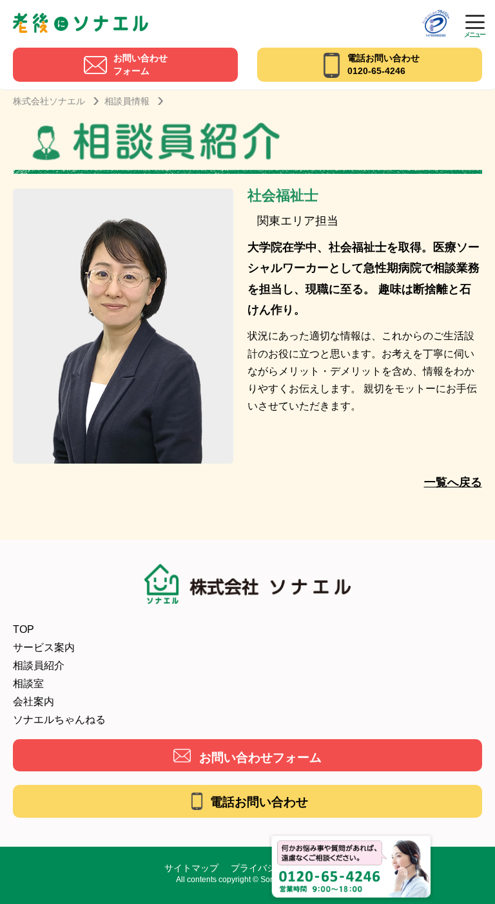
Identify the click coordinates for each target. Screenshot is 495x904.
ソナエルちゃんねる (59, 719)
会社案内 (33, 701)
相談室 (28, 683)
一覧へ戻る (453, 482)
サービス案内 (44, 647)
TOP (23, 629)
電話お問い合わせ (259, 802)
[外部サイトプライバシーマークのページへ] (436, 13)
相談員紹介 (38, 665)
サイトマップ (191, 868)
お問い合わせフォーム (260, 757)
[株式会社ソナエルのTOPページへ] (80, 17)
